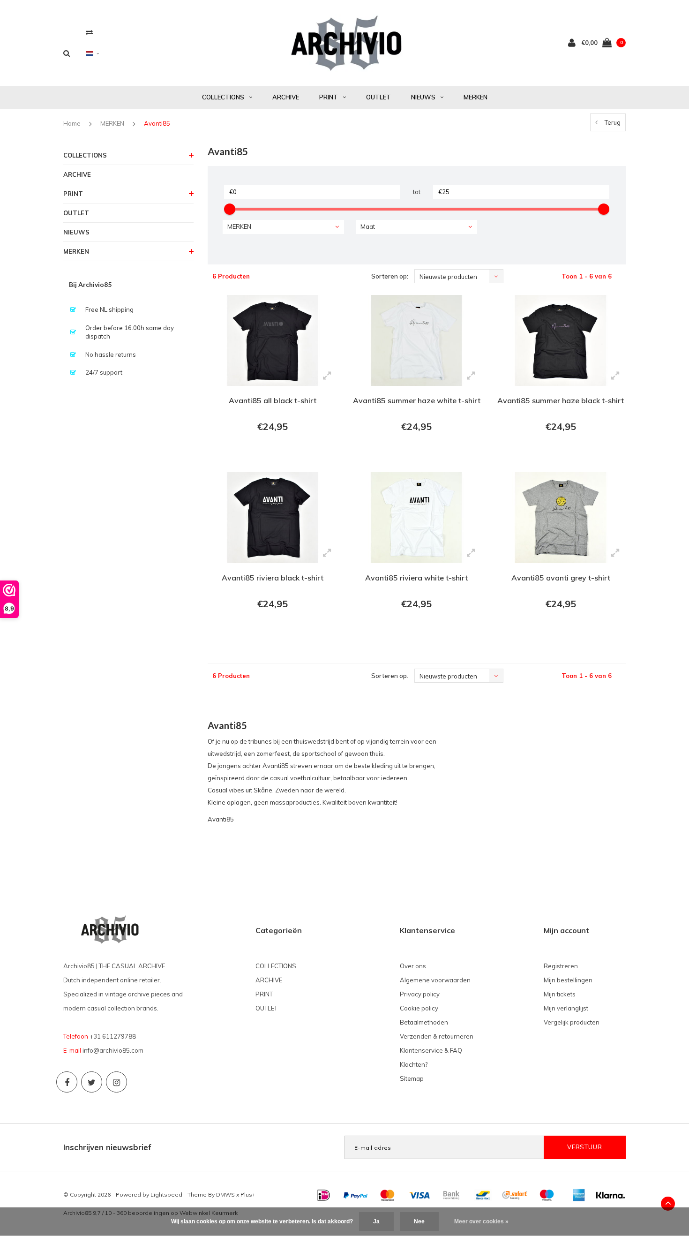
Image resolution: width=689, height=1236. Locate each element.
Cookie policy (419, 1008)
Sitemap (412, 1078)
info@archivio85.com (112, 1050)
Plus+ (247, 1194)
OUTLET (378, 97)
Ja (376, 1221)
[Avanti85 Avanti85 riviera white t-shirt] (416, 517)
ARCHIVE (285, 97)
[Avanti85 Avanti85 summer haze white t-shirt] (416, 340)
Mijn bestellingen (568, 980)
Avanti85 (157, 123)
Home (72, 123)
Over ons (413, 966)
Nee (419, 1221)
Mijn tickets (560, 994)
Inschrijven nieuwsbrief (107, 1147)
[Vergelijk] (89, 32)
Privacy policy (420, 994)
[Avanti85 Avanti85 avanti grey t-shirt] (560, 517)
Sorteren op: (389, 276)
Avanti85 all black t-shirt (272, 400)
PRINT (328, 97)
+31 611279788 (113, 1036)
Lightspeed (166, 1194)
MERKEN (475, 97)
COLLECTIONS (223, 97)
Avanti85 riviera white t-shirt (416, 577)
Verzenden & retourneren (436, 1036)
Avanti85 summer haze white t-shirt (416, 400)
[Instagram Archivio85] (116, 1082)
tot (416, 192)
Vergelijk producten (571, 1022)
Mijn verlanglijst (566, 1008)
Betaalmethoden (424, 1022)
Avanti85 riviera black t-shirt (272, 577)
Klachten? (413, 1064)
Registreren (561, 966)
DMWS (225, 1194)
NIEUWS (423, 97)
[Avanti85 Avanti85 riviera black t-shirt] (272, 517)
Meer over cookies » (481, 1221)
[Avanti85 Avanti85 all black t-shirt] (272, 340)
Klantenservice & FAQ (431, 1050)
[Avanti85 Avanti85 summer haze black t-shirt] (560, 340)
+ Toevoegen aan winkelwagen (271, 452)
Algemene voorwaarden (435, 980)
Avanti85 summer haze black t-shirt (560, 400)
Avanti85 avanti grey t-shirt (560, 577)
